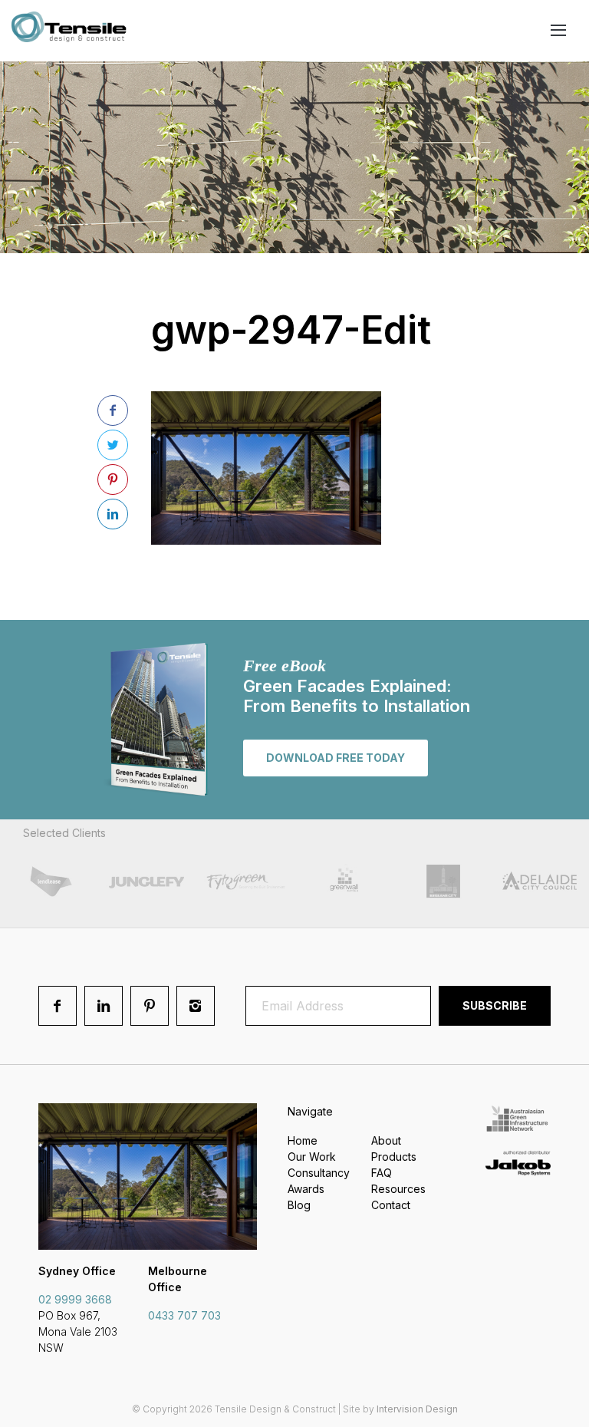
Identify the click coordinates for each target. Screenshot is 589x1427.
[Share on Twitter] (112, 445)
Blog (299, 1204)
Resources (398, 1188)
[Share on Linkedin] (112, 514)
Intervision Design (417, 1409)
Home (303, 1140)
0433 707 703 (184, 1315)
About (386, 1140)
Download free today (335, 757)
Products (393, 1156)
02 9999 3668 (75, 1299)
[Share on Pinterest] (112, 479)
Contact (390, 1204)
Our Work (312, 1156)
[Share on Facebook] (112, 410)
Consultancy (319, 1172)
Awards (306, 1188)
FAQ (381, 1172)
